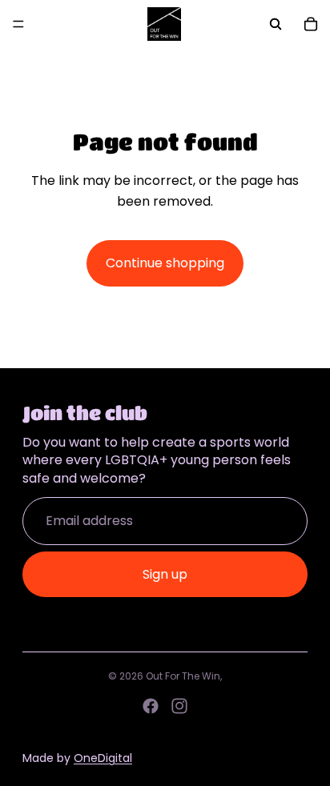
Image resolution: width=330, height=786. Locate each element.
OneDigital (103, 758)
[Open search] (275, 24)
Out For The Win (183, 676)
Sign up (165, 574)
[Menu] (18, 24)
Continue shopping (165, 263)
